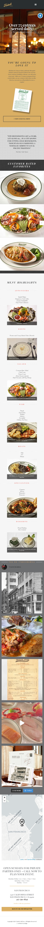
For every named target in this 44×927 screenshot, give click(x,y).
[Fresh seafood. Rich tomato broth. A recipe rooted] (22, 636)
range (25, 923)
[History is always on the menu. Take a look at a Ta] (22, 679)
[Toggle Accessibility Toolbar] (40, 15)
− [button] (4, 800)
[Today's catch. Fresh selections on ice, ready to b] (22, 723)
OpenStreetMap (31, 859)
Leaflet (22, 859)
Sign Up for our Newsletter (22, 909)
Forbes (22, 144)
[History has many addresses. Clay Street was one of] (22, 593)
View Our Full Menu (22, 119)
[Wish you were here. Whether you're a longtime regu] (22, 766)
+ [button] (4, 797)
